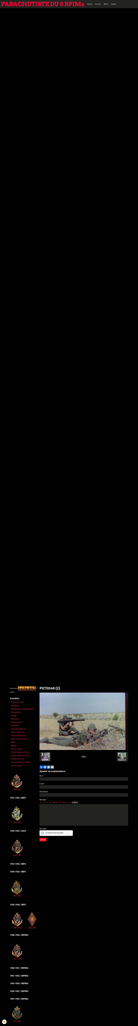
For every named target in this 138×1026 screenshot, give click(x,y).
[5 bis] (25, 920)
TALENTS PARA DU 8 (17, 732)
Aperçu (75, 802)
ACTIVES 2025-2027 (17, 702)
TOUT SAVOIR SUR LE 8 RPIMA (21, 762)
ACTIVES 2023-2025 (17, 759)
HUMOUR (14, 745)
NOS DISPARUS (16, 712)
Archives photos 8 (16, 749)
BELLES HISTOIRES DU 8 (18, 729)
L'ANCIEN (14, 715)
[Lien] (58, 802)
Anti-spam (43, 829)
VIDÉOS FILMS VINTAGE (18, 735)
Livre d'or (98, 4)
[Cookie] (4, 1022)
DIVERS (13, 742)
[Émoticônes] (70, 802)
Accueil (89, 4)
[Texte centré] (56, 802)
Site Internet (44, 792)
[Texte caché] (61, 802)
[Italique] (43, 802)
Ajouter (43, 839)
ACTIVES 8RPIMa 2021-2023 (20, 755)
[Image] (63, 802)
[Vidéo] (65, 802)
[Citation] (54, 802)
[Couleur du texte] (51, 802)
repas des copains (16, 765)
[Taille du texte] (47, 802)
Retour (84, 756)
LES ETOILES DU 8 (16, 722)
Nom (41, 776)
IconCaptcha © (69, 834)
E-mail (42, 784)
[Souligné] (45, 802)
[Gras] (41, 802)
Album (106, 4)
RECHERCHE (15, 705)
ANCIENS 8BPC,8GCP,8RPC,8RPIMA (22, 709)
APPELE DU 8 (15, 719)
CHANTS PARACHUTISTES (19, 739)
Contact (113, 4)
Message (43, 799)
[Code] (68, 802)
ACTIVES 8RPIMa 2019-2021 (20, 752)
